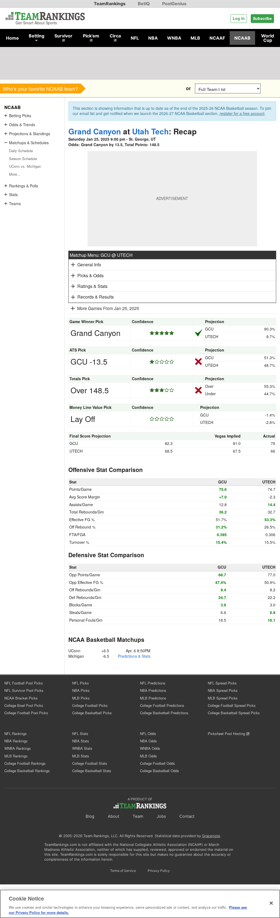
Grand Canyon (94, 131)
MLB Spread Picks (223, 698)
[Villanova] (116, 88)
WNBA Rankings (17, 748)
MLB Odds (148, 755)
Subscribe (262, 18)
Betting (36, 36)
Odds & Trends (22, 124)
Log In (239, 18)
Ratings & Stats (92, 286)
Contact (186, 816)
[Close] (271, 903)
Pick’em (91, 36)
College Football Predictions (162, 705)
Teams (15, 203)
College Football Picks (90, 705)
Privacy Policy (159, 871)
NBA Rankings (16, 740)
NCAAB (242, 38)
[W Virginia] (153, 88)
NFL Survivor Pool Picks (23, 690)
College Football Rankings (25, 763)
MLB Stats (80, 755)
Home (12, 38)
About (113, 816)
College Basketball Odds (159, 770)
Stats (13, 194)
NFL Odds (148, 733)
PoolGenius (174, 3)
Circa (115, 36)
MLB (195, 38)
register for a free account (242, 113)
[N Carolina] (129, 88)
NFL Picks (80, 683)
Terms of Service (123, 871)
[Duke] (166, 88)
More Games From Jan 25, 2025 (108, 308)
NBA (153, 38)
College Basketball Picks (92, 712)
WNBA (174, 38)
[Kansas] (104, 88)
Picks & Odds (90, 275)
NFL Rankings (15, 733)
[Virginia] (178, 88)
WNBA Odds (150, 748)
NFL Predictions (152, 683)
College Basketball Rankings (27, 770)
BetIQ (144, 3)
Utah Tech (150, 131)
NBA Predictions (153, 690)
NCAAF (217, 38)
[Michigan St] (92, 88)
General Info (89, 264)
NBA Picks (81, 690)
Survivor (63, 36)
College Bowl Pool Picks (23, 705)
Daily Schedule (21, 150)
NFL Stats (80, 733)
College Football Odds (157, 763)
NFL (135, 38)
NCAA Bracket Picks (21, 698)
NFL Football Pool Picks (23, 683)
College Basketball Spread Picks (234, 712)
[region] (140, 904)
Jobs (161, 816)
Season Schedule (23, 158)
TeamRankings (110, 3)
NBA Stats (80, 740)
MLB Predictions (153, 698)
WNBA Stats (82, 748)
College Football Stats (89, 763)
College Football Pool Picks (26, 712)
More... (14, 174)
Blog (90, 816)
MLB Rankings (16, 755)
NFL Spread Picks (222, 683)
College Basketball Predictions (164, 712)
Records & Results (95, 297)
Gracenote (211, 836)
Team (138, 816)
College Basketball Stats (91, 770)
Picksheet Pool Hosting (227, 733)
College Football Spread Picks (232, 705)
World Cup (267, 38)
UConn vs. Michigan (25, 166)
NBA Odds (148, 740)
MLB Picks (81, 698)
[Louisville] (141, 88)
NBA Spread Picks (223, 690)
